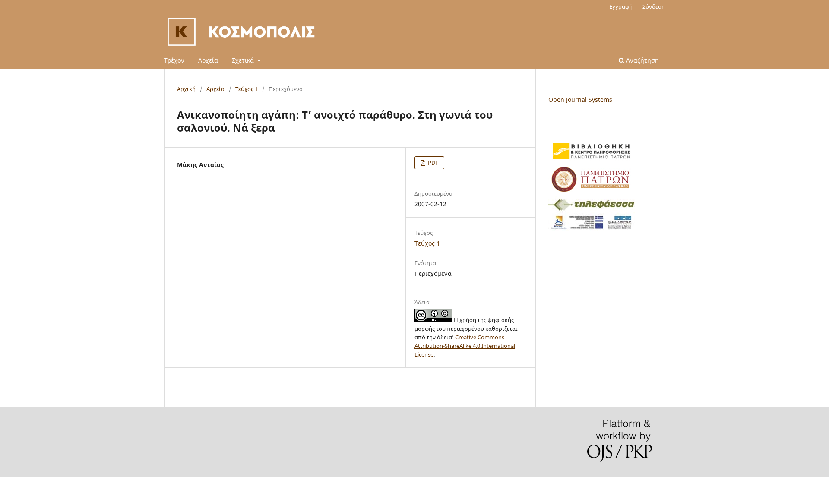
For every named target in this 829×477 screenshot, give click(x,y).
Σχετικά (244, 60)
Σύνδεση (653, 6)
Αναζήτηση (641, 60)
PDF (432, 163)
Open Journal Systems (580, 99)
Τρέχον (174, 60)
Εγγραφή (621, 6)
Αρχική (186, 89)
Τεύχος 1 (246, 89)
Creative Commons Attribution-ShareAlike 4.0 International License (464, 345)
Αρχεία (208, 60)
